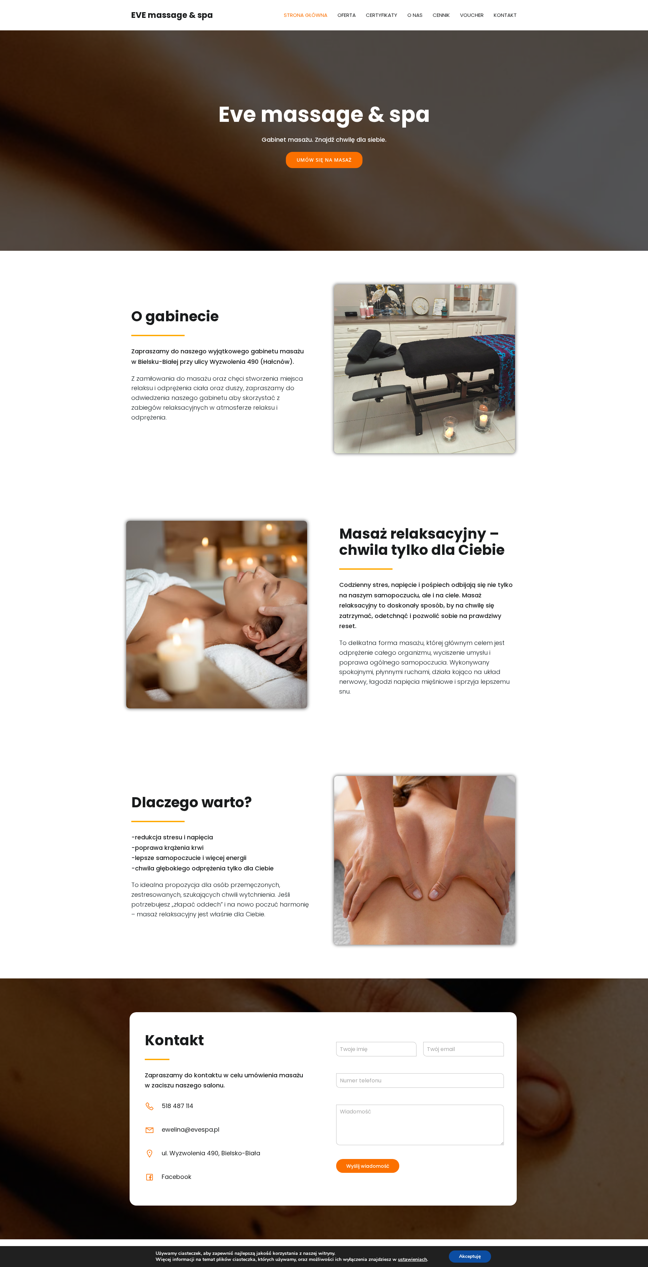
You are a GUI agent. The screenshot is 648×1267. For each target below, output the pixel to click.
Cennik (441, 15)
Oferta (347, 15)
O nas (415, 15)
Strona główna (305, 15)
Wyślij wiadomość (367, 1166)
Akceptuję (470, 1256)
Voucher (472, 15)
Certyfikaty (381, 15)
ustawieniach (412, 1260)
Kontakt (505, 15)
